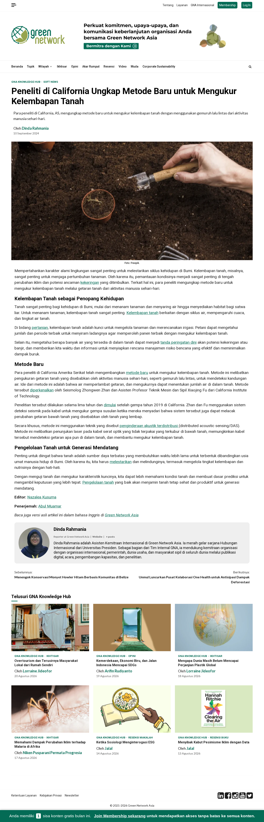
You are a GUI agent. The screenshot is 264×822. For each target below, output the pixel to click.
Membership (227, 5)
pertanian (40, 327)
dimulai (110, 405)
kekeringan (89, 282)
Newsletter (72, 795)
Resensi (109, 66)
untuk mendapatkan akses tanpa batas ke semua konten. (174, 816)
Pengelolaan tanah (98, 482)
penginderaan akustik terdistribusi (149, 425)
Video (123, 66)
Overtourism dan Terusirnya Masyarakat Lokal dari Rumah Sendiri (50, 627)
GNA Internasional (202, 5)
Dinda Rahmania (35, 128)
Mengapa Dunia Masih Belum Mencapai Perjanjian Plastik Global (214, 627)
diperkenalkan (42, 390)
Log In (247, 5)
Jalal (109, 748)
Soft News (50, 82)
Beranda (17, 66)
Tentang (168, 5)
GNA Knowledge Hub (26, 82)
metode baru (137, 372)
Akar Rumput (90, 66)
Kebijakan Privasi (51, 795)
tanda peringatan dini (178, 342)
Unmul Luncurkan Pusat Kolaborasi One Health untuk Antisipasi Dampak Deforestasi (194, 577)
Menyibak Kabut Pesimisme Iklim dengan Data (214, 709)
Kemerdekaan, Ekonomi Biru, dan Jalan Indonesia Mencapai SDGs (132, 627)
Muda (134, 66)
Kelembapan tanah (142, 312)
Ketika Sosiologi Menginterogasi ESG (132, 709)
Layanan (182, 5)
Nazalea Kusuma (41, 497)
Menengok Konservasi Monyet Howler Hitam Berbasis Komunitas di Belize (71, 574)
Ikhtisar (62, 66)
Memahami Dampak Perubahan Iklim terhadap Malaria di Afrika (50, 709)
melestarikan (121, 461)
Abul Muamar (49, 506)
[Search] (250, 67)
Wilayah (43, 66)
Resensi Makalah (140, 737)
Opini (74, 66)
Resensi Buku (219, 737)
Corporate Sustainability (159, 66)
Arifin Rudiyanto (118, 671)
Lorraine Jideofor (37, 671)
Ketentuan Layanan (24, 795)
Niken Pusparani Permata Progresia (52, 752)
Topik (30, 66)
